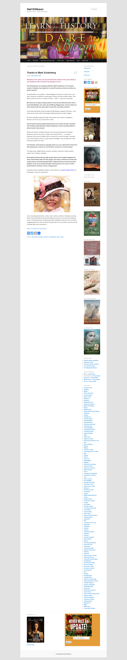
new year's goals (88, 506)
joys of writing (88, 479)
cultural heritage (88, 433)
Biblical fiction (88, 409)
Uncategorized (52, 237)
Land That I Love (88, 484)
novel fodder (87, 510)
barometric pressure (89, 404)
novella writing (88, 511)
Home (28, 60)
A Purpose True (88, 387)
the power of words (89, 568)
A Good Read (91, 374)
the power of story (89, 566)
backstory (86, 400)
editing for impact (88, 449)
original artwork (88, 517)
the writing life (88, 570)
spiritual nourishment (89, 550)
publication (87, 524)
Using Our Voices (88, 362)
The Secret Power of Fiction (91, 364)
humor (85, 471)
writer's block (87, 592)
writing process (88, 601)
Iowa (85, 477)
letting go (86, 488)
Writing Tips (87, 603)
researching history (89, 531)
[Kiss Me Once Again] (92, 265)
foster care (87, 459)
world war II (87, 588)
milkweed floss (88, 499)
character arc (87, 417)
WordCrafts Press (88, 586)
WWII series (87, 606)
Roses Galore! (87, 539)
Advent (86, 391)
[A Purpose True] (92, 354)
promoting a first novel (90, 522)
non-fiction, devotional (90, 508)
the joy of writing (88, 564)
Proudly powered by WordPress (63, 654)
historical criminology (90, 464)
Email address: (88, 102)
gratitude (40, 237)
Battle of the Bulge (89, 406)
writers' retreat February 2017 (91, 593)
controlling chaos (88, 431)
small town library (89, 548)
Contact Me (85, 60)
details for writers (88, 439)
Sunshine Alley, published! (91, 360)
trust (85, 572)
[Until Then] (92, 206)
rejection (86, 528)
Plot (85, 521)
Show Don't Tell (88, 544)
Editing (86, 446)
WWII (85, 604)
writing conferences (89, 597)
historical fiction (88, 466)
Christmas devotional (89, 424)
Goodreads (86, 71)
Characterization (88, 422)
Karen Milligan (88, 480)
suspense (86, 553)
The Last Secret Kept (89, 366)
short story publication (90, 542)
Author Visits (60, 60)
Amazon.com (87, 68)
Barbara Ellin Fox (88, 402)
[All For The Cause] (92, 235)
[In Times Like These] (92, 294)
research (86, 530)
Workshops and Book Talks (48, 60)
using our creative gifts (90, 579)
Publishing (87, 526)
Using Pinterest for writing (91, 581)
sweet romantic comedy (90, 555)
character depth (88, 418)
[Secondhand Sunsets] (92, 170)
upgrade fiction (88, 577)
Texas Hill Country (89, 557)
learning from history (89, 486)
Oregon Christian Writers (90, 515)
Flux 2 (85, 381)
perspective (87, 519)
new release (87, 504)
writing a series (88, 595)
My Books (35, 60)
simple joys (87, 546)
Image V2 (86, 377)
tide (85, 374)
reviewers (45, 237)
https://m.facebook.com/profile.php (36, 228)
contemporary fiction (89, 429)
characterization (88, 420)
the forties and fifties (89, 562)
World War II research (89, 590)
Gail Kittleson (35, 9)
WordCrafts (87, 75)
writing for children (89, 599)
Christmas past (88, 426)
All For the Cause (88, 393)
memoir (86, 493)
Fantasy (86, 455)
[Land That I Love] (92, 141)
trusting (86, 573)
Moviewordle (87, 379)
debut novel (87, 437)
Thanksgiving (87, 561)
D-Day (85, 435)
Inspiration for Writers (90, 475)
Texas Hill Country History (91, 559)
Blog (78, 60)
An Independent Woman (90, 368)
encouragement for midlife (91, 451)
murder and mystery (89, 500)
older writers (87, 513)
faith (85, 453)
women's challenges (89, 584)
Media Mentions (70, 60)
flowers (86, 457)
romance (86, 535)
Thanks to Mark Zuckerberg (41, 72)
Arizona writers (88, 395)
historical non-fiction (89, 468)
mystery (86, 502)
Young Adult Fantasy (89, 608)
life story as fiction (89, 490)
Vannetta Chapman (89, 582)
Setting (86, 541)
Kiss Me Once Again (89, 482)
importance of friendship (90, 473)
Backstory (86, 398)
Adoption (86, 389)
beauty (85, 407)
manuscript (87, 491)
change (86, 415)
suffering (86, 551)
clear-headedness (88, 428)
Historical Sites (88, 470)
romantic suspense (89, 537)
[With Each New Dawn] (92, 324)
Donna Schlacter (88, 444)
